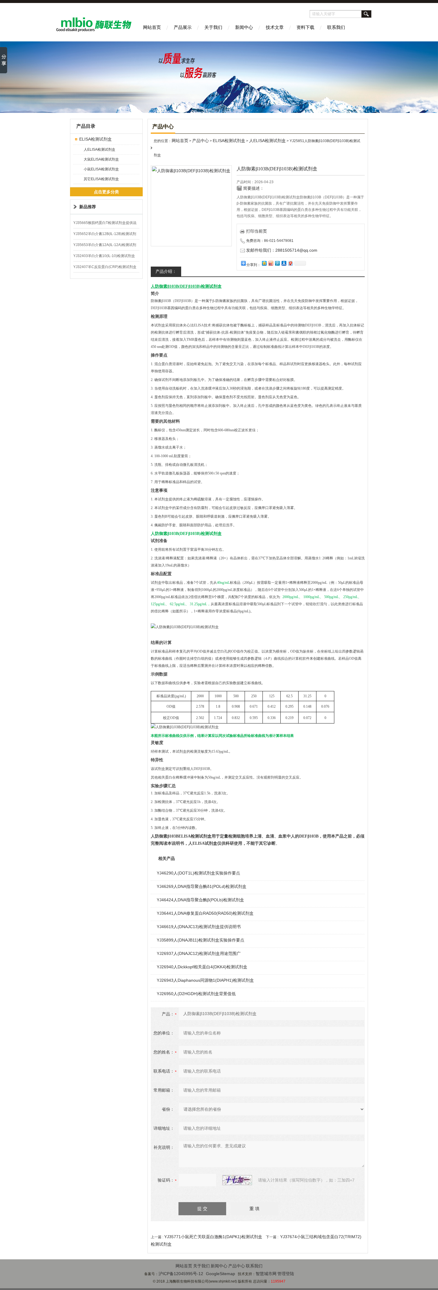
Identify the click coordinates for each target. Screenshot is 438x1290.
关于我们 (213, 27)
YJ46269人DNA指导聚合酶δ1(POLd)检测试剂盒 (201, 886)
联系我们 (336, 27)
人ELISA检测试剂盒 (99, 149)
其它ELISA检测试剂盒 (101, 179)
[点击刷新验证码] (237, 1180)
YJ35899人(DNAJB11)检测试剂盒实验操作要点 (200, 940)
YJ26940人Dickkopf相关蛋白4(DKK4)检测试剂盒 (202, 966)
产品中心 (200, 140)
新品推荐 (87, 206)
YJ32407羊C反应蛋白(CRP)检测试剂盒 (104, 267)
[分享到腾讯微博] (277, 263)
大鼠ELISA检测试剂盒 (101, 159)
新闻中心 (244, 27)
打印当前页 (256, 231)
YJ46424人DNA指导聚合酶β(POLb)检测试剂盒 (200, 899)
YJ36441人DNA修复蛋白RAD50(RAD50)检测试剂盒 (205, 913)
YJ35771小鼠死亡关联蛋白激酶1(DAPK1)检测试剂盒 (213, 1236)
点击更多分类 (106, 191)
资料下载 (305, 27)
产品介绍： (166, 271)
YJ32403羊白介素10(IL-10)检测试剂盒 (104, 256)
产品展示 (183, 27)
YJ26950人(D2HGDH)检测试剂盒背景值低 (196, 993)
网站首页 (152, 27)
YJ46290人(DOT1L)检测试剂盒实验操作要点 (198, 873)
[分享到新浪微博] (270, 263)
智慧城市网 (266, 1273)
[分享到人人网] (283, 263)
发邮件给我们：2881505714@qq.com (281, 250)
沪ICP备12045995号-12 (181, 1273)
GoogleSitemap (220, 1273)
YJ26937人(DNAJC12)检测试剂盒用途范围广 (199, 953)
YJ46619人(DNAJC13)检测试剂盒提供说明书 (199, 926)
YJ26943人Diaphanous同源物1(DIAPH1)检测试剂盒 (205, 980)
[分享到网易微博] (290, 263)
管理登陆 (285, 1273)
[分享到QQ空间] (264, 263)
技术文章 (275, 27)
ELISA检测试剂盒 (95, 139)
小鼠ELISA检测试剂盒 (101, 169)
